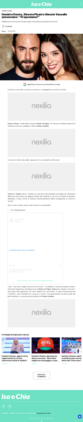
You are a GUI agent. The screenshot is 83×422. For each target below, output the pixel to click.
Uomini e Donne (7, 11)
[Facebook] (2, 405)
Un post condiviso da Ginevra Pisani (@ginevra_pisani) (35, 280)
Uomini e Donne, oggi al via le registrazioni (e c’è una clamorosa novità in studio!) (15, 358)
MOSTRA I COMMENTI (41, 376)
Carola (34, 363)
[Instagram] (8, 405)
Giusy (4, 31)
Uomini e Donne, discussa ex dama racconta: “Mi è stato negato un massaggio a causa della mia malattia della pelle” (45, 358)
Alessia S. (65, 363)
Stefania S (5, 363)
